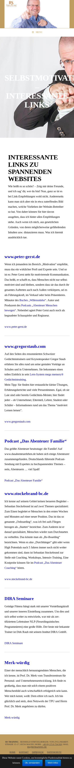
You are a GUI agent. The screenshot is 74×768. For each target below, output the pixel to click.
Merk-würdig (16, 662)
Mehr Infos (53, 763)
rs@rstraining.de (37, 747)
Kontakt (24, 752)
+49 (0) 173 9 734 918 (52, 744)
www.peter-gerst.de (22, 256)
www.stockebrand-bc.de (26, 493)
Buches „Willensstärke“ (32, 300)
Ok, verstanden (32, 763)
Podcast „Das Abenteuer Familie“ (35, 441)
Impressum (37, 752)
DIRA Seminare (19, 598)
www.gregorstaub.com (25, 346)
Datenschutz (54, 752)
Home (12, 752)
